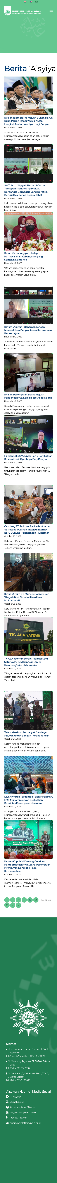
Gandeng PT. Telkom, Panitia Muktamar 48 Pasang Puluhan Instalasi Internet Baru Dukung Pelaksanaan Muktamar (27, 529)
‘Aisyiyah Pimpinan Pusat (22, 1112)
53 (36, 900)
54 (7, 905)
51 (24, 900)
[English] (31, 2)
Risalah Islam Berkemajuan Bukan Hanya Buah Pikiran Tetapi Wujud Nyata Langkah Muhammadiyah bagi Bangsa (28, 121)
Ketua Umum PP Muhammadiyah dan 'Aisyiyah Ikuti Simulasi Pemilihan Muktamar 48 (26, 597)
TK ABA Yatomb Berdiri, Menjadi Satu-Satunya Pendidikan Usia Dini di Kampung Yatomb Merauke (26, 662)
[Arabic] (36, 2)
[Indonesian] (25, 2)
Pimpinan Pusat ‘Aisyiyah (23, 1107)
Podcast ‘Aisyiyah (18, 1117)
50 (18, 900)
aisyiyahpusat (16, 1102)
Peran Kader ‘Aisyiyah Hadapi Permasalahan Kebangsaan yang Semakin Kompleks (23, 256)
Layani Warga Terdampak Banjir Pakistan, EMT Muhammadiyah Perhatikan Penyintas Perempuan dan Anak (28, 800)
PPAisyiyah (15, 1096)
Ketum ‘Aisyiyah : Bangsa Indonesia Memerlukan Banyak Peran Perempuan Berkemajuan (28, 330)
